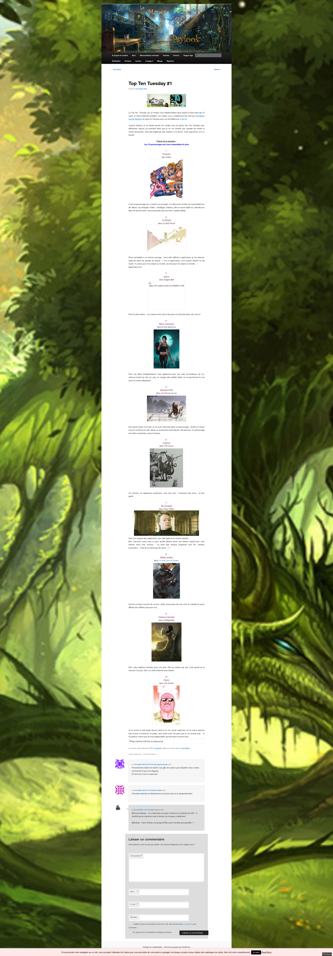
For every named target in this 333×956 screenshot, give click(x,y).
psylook (158, 748)
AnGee (159, 790)
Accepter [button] (256, 952)
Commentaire (136, 856)
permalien (186, 748)
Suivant (218, 69)
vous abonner (187, 924)
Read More (266, 952)
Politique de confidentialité (152, 947)
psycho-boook (162, 764)
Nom (134, 891)
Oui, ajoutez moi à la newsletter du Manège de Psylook (152, 932)
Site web (133, 917)
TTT (151, 748)
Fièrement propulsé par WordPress (177, 947)
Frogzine (183, 119)
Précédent (116, 69)
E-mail (134, 904)
